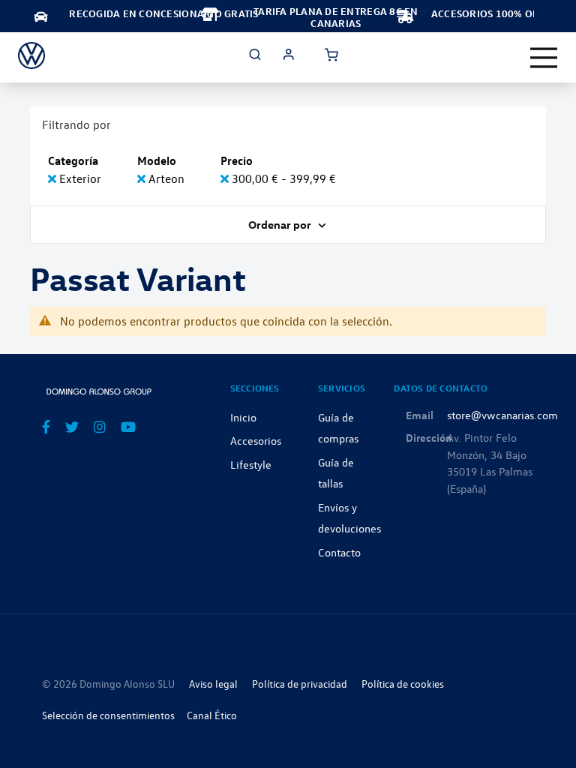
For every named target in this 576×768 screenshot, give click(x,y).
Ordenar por (281, 224)
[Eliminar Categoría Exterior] (53, 178)
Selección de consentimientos (108, 715)
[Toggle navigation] (544, 57)
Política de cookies (403, 683)
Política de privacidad (299, 683)
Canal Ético (212, 715)
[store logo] (31, 55)
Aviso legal (213, 683)
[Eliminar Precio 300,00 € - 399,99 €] (226, 178)
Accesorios (255, 440)
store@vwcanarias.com (502, 415)
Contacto (339, 552)
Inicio (243, 417)
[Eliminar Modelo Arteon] (142, 178)
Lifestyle (251, 464)
